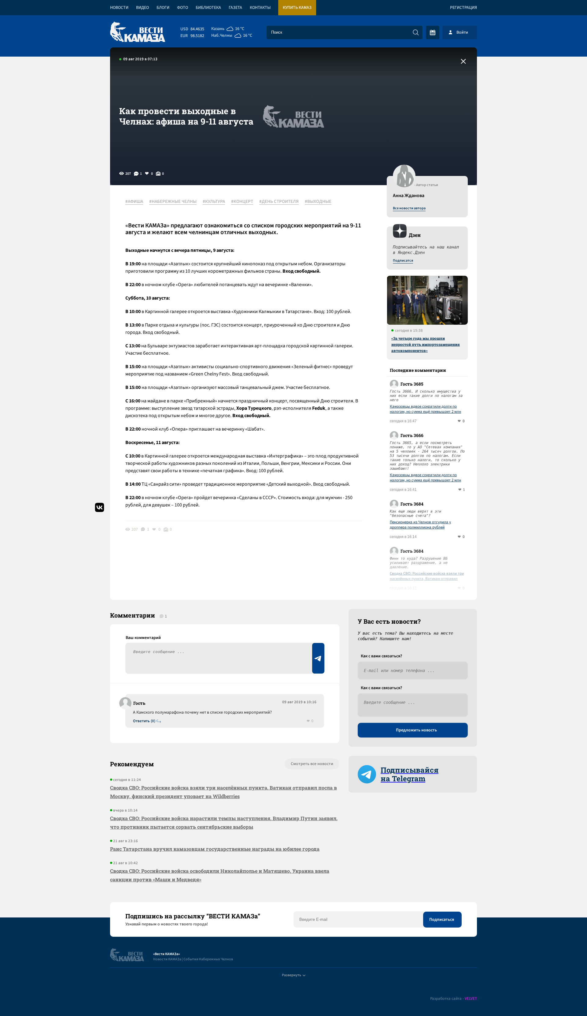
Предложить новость (416, 730)
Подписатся (403, 260)
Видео (142, 8)
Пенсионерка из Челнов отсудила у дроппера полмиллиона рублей (420, 525)
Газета (235, 8)
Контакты (260, 8)
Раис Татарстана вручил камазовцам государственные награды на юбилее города (214, 849)
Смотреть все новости (312, 764)
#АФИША (134, 202)
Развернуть (291, 975)
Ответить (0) (144, 721)
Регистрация (463, 8)
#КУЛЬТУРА (214, 202)
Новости (119, 8)
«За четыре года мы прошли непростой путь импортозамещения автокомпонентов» (425, 344)
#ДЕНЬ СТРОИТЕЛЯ (279, 202)
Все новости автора (409, 208)
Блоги (163, 8)
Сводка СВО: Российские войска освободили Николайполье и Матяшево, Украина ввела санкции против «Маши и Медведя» (219, 875)
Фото (182, 8)
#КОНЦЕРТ (242, 202)
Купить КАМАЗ (297, 8)
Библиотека (208, 8)
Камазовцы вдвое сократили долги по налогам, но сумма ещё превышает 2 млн (425, 409)
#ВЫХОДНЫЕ (318, 202)
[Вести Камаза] (137, 32)
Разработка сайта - (453, 999)
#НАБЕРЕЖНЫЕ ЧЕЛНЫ (173, 202)
